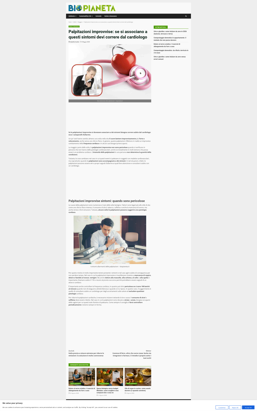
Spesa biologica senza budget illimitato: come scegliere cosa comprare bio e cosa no (110, 377)
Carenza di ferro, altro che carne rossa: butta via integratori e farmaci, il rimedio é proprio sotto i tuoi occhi (132, 354)
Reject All (235, 408)
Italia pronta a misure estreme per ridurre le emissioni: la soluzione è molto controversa (86, 353)
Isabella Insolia (74, 42)
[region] (128, 405)
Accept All (248, 408)
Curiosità (98, 16)
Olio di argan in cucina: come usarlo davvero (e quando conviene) (138, 377)
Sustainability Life (85, 16)
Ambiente (72, 16)
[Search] (186, 16)
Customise (221, 408)
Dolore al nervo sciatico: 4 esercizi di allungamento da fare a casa (82, 377)
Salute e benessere (110, 16)
